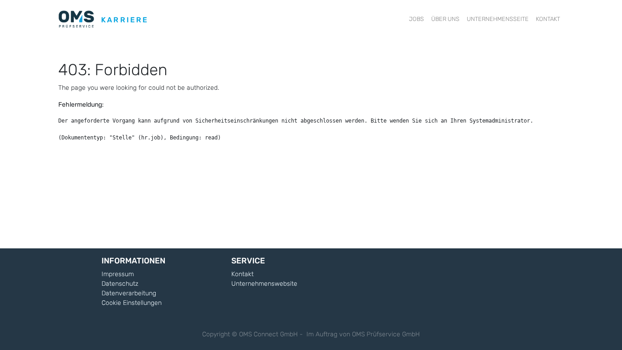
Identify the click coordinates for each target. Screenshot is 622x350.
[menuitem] (416, 19)
